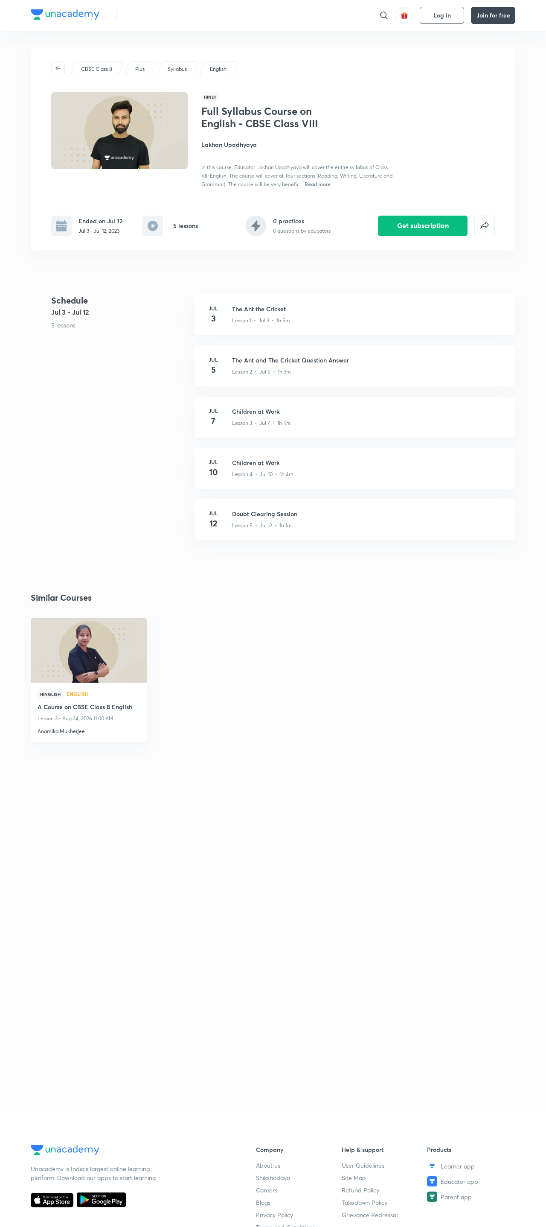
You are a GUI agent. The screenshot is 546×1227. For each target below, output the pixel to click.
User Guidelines (363, 1165)
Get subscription (423, 225)
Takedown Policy (364, 1202)
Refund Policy (360, 1190)
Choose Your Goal (161, 15)
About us (268, 1165)
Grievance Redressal (370, 1215)
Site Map (354, 1178)
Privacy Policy (274, 1215)
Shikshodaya (273, 1178)
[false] (484, 226)
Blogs (263, 1202)
